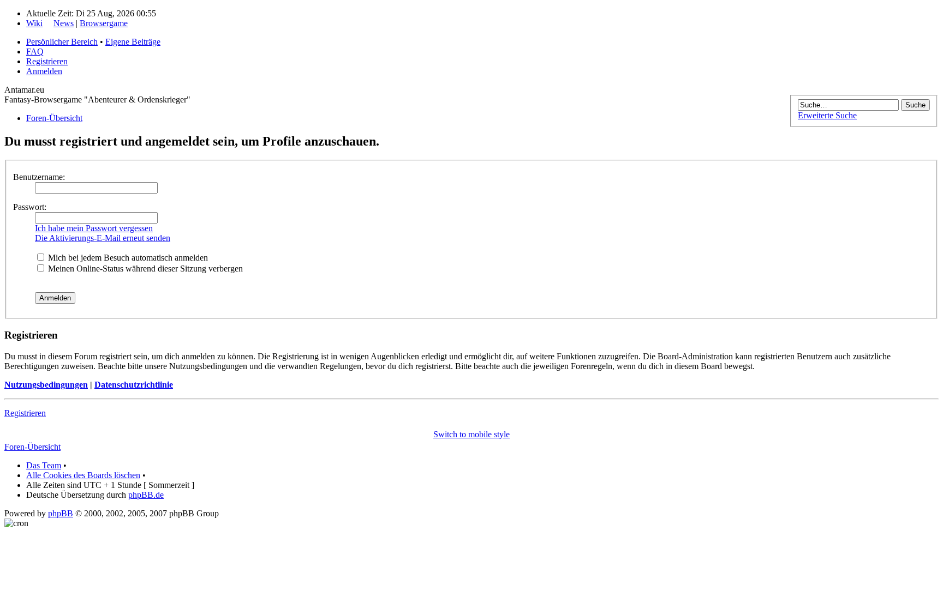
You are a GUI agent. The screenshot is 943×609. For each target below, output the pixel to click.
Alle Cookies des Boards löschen (83, 475)
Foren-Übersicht (54, 118)
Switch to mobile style (471, 434)
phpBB (60, 513)
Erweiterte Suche (827, 115)
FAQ (35, 51)
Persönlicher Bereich (62, 41)
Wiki (34, 23)
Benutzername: (39, 177)
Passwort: (29, 207)
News (63, 23)
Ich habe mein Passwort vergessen (94, 228)
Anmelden (44, 71)
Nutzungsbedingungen (46, 384)
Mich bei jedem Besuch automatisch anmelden (127, 257)
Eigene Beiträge (132, 41)
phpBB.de (146, 494)
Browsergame (104, 23)
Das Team (43, 465)
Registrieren (47, 61)
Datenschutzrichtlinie (133, 384)
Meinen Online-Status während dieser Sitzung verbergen (144, 268)
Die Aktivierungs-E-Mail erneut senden (102, 238)
